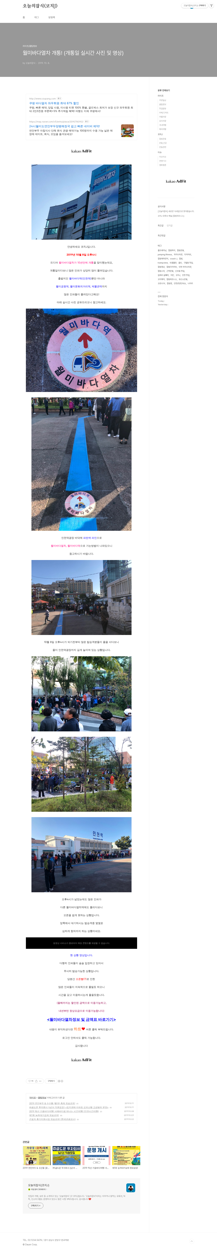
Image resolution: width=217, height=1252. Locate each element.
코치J (160, 134)
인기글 (170, 225)
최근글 (160, 225)
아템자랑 (162, 117)
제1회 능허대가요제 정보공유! (44, 1115)
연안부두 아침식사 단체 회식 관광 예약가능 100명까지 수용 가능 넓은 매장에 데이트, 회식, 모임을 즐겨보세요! (71, 132)
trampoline (163, 263)
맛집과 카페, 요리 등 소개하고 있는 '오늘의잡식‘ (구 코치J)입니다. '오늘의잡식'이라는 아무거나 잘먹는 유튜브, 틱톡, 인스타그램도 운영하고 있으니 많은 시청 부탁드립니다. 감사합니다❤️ (76, 1197)
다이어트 (187, 254)
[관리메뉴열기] (211, 5)
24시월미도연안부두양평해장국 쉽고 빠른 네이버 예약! (64, 126)
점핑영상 (161, 267)
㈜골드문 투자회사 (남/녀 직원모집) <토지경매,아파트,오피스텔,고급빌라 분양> (68, 1107)
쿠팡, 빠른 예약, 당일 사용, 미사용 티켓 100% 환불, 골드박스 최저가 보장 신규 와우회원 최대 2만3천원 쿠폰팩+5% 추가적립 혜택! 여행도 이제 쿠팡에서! (81, 109)
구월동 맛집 (188, 263)
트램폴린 (173, 263)
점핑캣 (169, 283)
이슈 (160, 152)
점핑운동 (162, 139)
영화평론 (162, 165)
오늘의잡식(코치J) (40, 6)
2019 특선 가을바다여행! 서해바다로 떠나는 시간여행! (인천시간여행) (64, 1111)
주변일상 (162, 100)
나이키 (190, 283)
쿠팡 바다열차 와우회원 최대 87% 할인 (54, 103)
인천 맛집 (186, 275)
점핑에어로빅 (163, 258)
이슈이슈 (162, 157)
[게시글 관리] (40, 1081)
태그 (36, 17)
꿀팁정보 (42, 1097)
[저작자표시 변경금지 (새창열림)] (60, 1081)
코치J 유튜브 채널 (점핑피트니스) (171, 216)
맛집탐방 (162, 108)
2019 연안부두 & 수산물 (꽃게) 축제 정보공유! (52, 1103)
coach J (173, 258)
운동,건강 (163, 143)
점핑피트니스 (171, 279)
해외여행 (162, 129)
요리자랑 (162, 121)
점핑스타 (161, 271)
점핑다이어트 (171, 267)
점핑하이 (171, 250)
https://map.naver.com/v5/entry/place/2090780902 (56, 121)
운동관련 (162, 147)
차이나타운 (178, 254)
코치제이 (161, 279)
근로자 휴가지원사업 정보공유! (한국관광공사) (52, 1119)
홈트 (180, 263)
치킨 (172, 275)
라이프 (33, 1097)
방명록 (51, 17)
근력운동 (169, 271)
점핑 (181, 258)
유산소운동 (183, 279)
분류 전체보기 (164, 90)
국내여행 (162, 125)
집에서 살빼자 (163, 275)
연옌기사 (162, 161)
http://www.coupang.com (42, 98)
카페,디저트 (163, 112)
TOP (191, 1241)
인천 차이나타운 (185, 267)
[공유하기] (36, 1081)
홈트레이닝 (162, 250)
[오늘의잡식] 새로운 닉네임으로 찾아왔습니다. (176, 211)
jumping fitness (165, 254)
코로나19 (161, 283)
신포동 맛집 (179, 271)
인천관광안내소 (180, 283)
